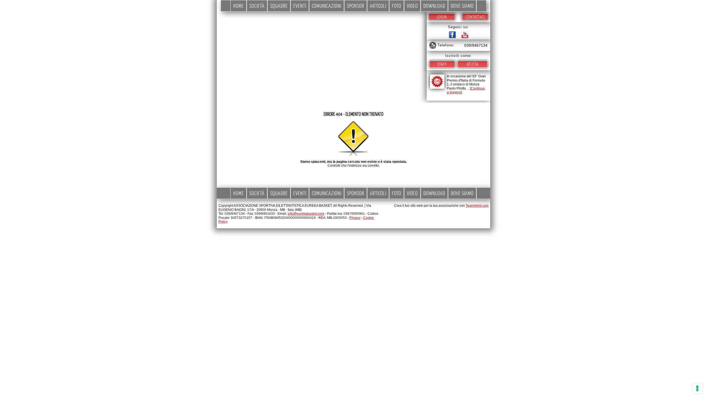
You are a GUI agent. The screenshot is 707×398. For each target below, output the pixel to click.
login (442, 16)
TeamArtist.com (477, 206)
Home (238, 5)
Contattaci (475, 16)
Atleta (472, 64)
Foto (396, 5)
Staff (442, 64)
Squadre (279, 5)
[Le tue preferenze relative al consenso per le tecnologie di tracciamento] (697, 388)
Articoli (378, 5)
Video (412, 5)
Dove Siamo (462, 5)
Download (434, 5)
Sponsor (355, 5)
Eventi (299, 5)
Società (257, 5)
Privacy (354, 218)
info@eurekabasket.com (306, 214)
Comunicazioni (326, 5)
